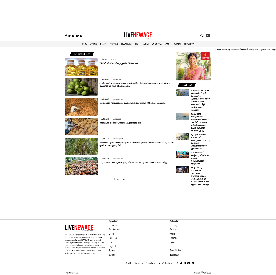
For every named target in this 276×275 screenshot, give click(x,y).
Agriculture (112, 221)
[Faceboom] (66, 35)
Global (111, 232)
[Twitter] (69, 35)
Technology (173, 250)
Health (172, 232)
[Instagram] (73, 35)
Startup (111, 246)
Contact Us (139, 258)
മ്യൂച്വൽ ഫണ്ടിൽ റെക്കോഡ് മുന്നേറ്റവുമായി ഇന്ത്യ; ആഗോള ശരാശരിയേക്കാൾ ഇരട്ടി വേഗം (201, 142)
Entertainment (113, 228)
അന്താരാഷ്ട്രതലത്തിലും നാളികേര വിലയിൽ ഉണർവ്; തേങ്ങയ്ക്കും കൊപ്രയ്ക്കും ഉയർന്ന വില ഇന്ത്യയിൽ (137, 143)
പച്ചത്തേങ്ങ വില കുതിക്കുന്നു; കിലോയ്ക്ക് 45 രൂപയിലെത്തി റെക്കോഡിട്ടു (133, 161)
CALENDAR (177, 43)
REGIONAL (102, 59)
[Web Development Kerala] (206, 268)
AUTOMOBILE (157, 43)
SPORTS (167, 43)
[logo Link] (138, 37)
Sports (172, 243)
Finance (172, 228)
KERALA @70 (189, 43)
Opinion (172, 239)
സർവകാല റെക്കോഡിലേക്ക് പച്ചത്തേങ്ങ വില (120, 122)
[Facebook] (177, 258)
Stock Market (174, 246)
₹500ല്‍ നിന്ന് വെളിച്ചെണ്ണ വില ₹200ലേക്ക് (119, 62)
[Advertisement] (138, 15)
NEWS (137, 43)
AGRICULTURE (103, 79)
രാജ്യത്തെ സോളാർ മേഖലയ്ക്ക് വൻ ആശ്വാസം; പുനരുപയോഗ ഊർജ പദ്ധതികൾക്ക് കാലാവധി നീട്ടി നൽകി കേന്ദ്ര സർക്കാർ (200, 100)
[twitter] (181, 258)
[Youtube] (77, 35)
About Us (129, 258)
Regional (112, 243)
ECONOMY (93, 43)
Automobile (173, 221)
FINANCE (103, 43)
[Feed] (193, 258)
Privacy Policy (150, 258)
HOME (84, 43)
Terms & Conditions (165, 258)
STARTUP (146, 43)
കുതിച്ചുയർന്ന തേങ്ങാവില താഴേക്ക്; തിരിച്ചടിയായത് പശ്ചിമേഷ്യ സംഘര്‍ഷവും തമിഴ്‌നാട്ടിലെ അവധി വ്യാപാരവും (135, 83)
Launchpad (112, 235)
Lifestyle (173, 235)
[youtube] (188, 258)
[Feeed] (81, 35)
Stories (111, 250)
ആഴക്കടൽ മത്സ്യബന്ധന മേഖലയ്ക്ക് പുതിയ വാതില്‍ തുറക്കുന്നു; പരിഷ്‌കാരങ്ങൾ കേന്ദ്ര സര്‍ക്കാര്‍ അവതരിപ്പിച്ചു (200, 122)
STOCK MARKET (126, 43)
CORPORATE (114, 43)
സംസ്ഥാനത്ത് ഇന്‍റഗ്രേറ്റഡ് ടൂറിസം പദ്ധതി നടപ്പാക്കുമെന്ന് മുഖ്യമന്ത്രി (200, 158)
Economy (173, 224)
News (110, 239)
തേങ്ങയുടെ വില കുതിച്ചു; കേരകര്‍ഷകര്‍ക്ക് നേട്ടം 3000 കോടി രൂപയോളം (133, 102)
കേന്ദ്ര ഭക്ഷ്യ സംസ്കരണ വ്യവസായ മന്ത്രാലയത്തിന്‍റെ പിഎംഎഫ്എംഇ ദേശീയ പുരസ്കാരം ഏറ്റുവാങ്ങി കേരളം (200, 176)
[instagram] (185, 258)
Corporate (112, 224)
